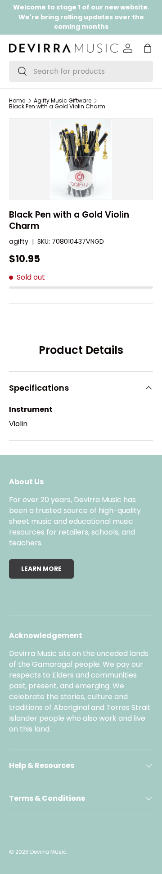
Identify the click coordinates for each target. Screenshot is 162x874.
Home (17, 100)
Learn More (41, 568)
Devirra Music (48, 852)
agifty (18, 241)
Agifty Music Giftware (62, 100)
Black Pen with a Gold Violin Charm (57, 106)
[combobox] (81, 71)
